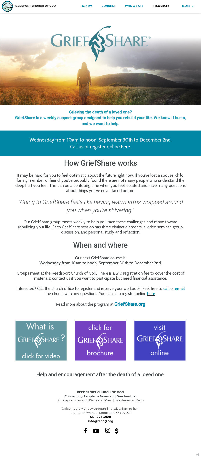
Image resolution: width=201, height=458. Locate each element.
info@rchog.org (100, 421)
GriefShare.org (129, 304)
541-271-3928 (100, 417)
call (166, 288)
